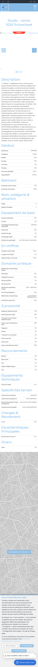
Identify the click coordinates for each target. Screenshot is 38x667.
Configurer (12, 646)
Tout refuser (27, 646)
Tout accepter (20, 651)
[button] (25, 662)
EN (34, 1)
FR (31, 1)
